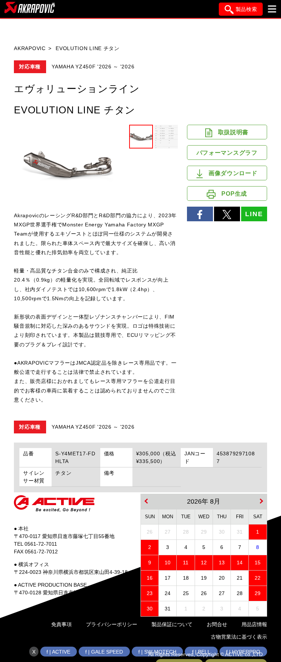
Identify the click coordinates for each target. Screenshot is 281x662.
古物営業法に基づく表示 (239, 637)
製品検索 (246, 9)
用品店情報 (254, 624)
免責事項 (61, 624)
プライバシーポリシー (111, 624)
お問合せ (217, 624)
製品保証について (171, 624)
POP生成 (234, 194)
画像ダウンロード (233, 173)
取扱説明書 (233, 132)
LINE (254, 214)
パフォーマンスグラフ (227, 153)
